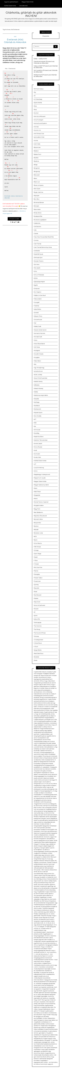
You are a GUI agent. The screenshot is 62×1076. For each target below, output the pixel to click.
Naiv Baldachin (38, 512)
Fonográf (36, 302)
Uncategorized (38, 639)
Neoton (36, 526)
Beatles (36, 157)
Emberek (37, 288)
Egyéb (36, 285)
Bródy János (37, 213)
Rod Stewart (37, 595)
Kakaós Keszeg (38, 388)
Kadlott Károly (38, 381)
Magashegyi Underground (42, 474)
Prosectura (37, 581)
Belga (35, 164)
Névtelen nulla (38, 533)
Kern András (37, 416)
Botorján (36, 206)
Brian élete (37, 209)
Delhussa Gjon (38, 257)
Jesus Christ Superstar (40, 378)
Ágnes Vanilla (38, 102)
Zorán (35, 660)
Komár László (38, 443)
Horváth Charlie (38, 354)
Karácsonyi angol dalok (41, 395)
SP (34, 612)
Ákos (35, 106)
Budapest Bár (38, 216)
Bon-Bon (36, 199)
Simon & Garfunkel (39, 605)
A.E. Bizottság (38, 99)
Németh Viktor (38, 519)
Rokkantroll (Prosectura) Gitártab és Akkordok (45, 75)
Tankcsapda (37, 622)
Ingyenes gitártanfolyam (11, 2)
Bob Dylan (37, 188)
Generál (36, 312)
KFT (35, 419)
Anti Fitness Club (39, 133)
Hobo (35, 340)
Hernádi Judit (38, 337)
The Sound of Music (40, 633)
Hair (35, 323)
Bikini (35, 178)
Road (35, 591)
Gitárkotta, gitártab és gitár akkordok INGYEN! (31, 14)
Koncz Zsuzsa (38, 447)
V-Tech (36, 646)
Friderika (36, 306)
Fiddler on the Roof (40, 295)
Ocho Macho (38, 543)
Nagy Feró (37, 509)
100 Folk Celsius (38, 89)
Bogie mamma (38, 192)
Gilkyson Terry (38, 316)
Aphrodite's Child (39, 137)
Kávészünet (37, 409)
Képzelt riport (38, 412)
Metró (36, 498)
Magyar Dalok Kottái (27, 2)
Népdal (36, 529)
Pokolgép (37, 574)
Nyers (35, 540)
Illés (35, 364)
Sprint (35, 615)
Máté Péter (37, 491)
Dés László (37, 268)
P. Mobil (36, 564)
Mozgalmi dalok (39, 505)
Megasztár (37, 495)
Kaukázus (37, 405)
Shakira (36, 598)
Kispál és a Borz (38, 436)
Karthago (36, 402)
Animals (36, 127)
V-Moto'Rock (38, 643)
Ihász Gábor (37, 361)
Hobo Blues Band (39, 343)
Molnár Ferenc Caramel (41, 502)
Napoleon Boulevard (40, 516)
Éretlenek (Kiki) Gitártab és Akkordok (15, 41)
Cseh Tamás (37, 244)
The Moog (37, 629)
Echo (35, 271)
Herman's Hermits (39, 333)
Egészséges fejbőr (39, 281)
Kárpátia (36, 399)
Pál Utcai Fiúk (38, 567)
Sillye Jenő (37, 602)
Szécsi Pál (37, 619)
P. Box (36, 560)
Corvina (36, 240)
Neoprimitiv (37, 522)
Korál (35, 450)
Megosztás (45, 36)
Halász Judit (37, 326)
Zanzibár (36, 657)
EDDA (36, 278)
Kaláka (36, 392)
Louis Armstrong (39, 467)
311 (34, 96)
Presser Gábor (38, 578)
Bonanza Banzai (39, 202)
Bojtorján (36, 195)
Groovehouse (38, 319)
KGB (35, 423)
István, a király (38, 374)
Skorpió (36, 609)
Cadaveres (37, 223)
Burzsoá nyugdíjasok (40, 219)
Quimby (36, 584)
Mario (35, 488)
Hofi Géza (37, 347)
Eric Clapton (37, 292)
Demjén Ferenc (39, 261)
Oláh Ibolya (37, 546)
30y (35, 92)
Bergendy (37, 171)
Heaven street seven (40, 330)
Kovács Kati (37, 457)
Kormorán (37, 454)
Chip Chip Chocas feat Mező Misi (44, 237)
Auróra (36, 140)
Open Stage (37, 553)
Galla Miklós (37, 309)
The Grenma (37, 626)
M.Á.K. (36, 471)
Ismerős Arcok (38, 371)
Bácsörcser (37, 147)
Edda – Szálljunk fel (40, 58)
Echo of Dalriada (39, 275)
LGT (35, 464)
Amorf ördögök (38, 120)
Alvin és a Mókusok (39, 116)
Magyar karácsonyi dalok (41, 485)
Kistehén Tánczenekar (40, 440)
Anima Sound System (40, 123)
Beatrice (36, 161)
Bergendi (36, 168)
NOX (35, 536)
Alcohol (36, 113)
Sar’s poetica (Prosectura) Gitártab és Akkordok (45, 71)
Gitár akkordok (23, 5)
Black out (37, 182)
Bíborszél (37, 175)
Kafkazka (36, 385)
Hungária (36, 357)
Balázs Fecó (37, 154)
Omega (36, 550)
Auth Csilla (37, 144)
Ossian (36, 557)
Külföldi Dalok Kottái (10, 5)
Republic (36, 588)
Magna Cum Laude (40, 478)
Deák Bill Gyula (38, 254)
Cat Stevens (37, 226)
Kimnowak (37, 429)
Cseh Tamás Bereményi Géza (43, 247)
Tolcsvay (36, 636)
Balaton (36, 151)
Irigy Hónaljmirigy (39, 367)
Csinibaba (37, 250)
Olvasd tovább (14, 219)
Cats (35, 230)
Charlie (36, 233)
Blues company (38, 185)
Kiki (15, 36)
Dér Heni (36, 264)
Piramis (36, 571)
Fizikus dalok (37, 299)
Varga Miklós (37, 650)
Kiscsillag (36, 433)
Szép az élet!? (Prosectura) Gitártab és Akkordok (46, 66)
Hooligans (37, 350)
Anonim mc (37, 130)
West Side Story (38, 653)
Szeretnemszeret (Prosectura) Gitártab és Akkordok (44, 62)
